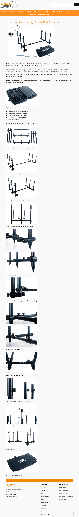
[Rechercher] (76, 4)
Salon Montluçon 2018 (12, 496)
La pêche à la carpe (11, 494)
